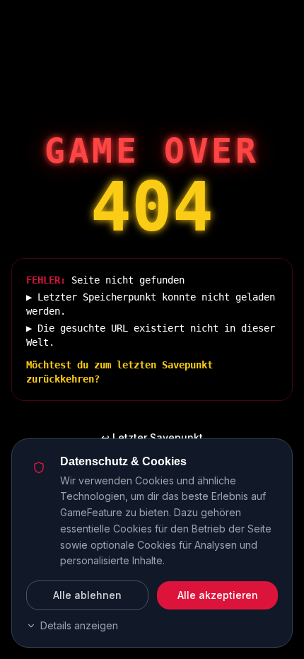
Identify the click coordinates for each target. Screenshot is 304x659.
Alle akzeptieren (217, 595)
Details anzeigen (79, 625)
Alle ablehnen (87, 595)
